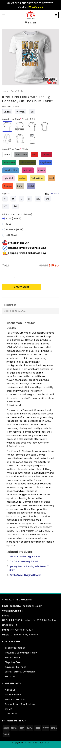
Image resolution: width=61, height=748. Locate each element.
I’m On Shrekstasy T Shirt (24, 561)
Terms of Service (15, 699)
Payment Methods (15, 667)
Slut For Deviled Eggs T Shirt (25, 556)
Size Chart (11, 676)
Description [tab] (10, 305)
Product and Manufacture (20, 704)
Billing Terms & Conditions (20, 671)
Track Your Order (15, 648)
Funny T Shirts (17, 91)
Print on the (17, 214)
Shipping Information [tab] (15, 311)
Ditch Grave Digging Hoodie (25, 575)
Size (30, 193)
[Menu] (4, 15)
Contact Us (11, 713)
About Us (10, 689)
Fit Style (10, 106)
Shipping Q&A (13, 662)
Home (5, 91)
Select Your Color (15, 149)
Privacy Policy (13, 694)
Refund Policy (12, 657)
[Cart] (56, 15)
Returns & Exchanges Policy (21, 652)
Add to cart (21, 287)
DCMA (8, 709)
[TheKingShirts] (30, 15)
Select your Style (19, 119)
